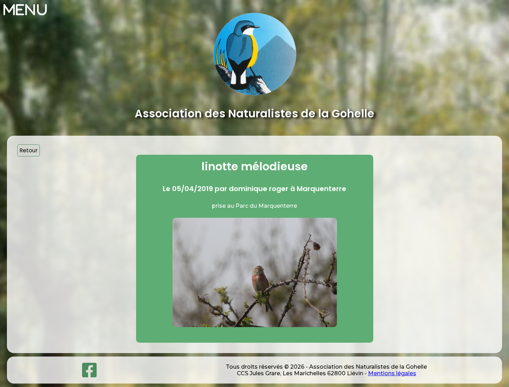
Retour (28, 150)
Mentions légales (392, 373)
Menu (25, 9)
